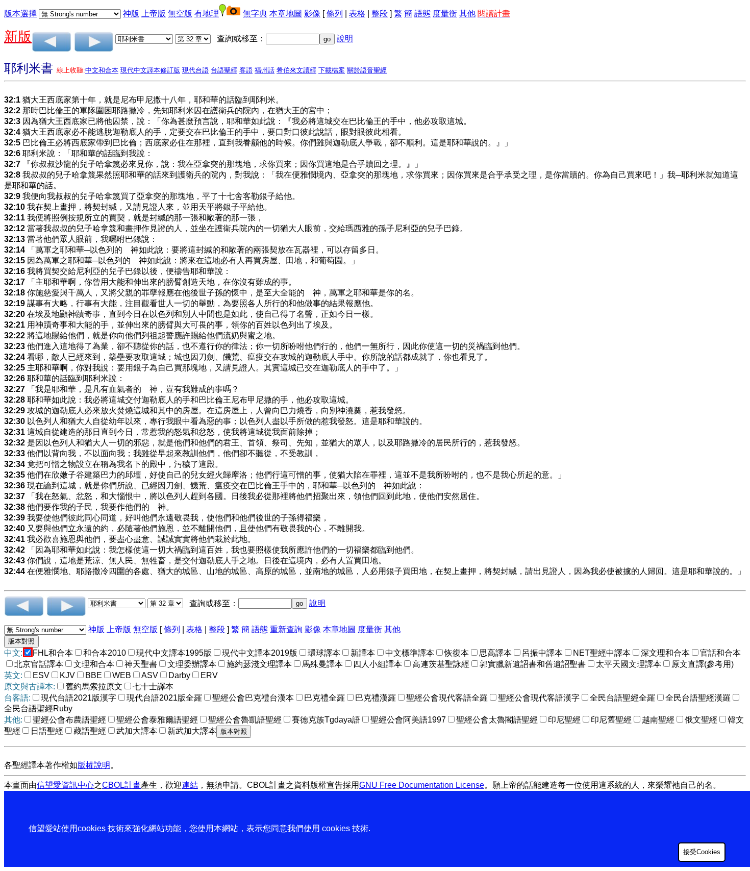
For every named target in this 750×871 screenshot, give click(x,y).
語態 (422, 13)
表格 (357, 13)
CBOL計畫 (121, 785)
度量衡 (445, 13)
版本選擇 (20, 13)
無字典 (255, 13)
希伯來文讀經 (296, 70)
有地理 (206, 13)
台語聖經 (224, 70)
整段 (379, 13)
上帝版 (153, 13)
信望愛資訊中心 (65, 785)
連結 (190, 785)
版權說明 (94, 765)
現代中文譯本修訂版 (150, 70)
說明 (345, 38)
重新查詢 (286, 629)
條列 (335, 13)
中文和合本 (101, 70)
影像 (312, 13)
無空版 (180, 13)
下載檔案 (331, 70)
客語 (246, 70)
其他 (467, 13)
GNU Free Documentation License (421, 785)
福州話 (264, 70)
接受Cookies (701, 852)
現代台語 (195, 70)
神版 (131, 13)
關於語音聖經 (367, 70)
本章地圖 (285, 13)
